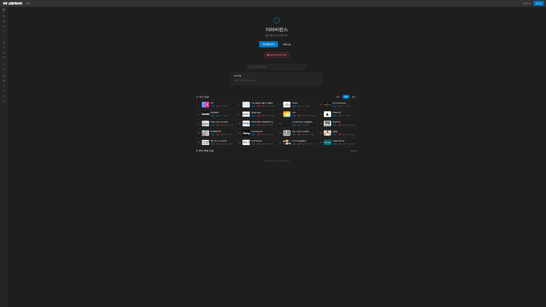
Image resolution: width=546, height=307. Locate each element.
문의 (28, 3)
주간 (346, 97)
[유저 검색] (3, 95)
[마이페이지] (3, 90)
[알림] (3, 85)
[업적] (3, 80)
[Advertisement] (277, 196)
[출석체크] (3, 75)
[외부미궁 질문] (3, 52)
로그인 (539, 3)
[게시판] (3, 57)
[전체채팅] (3, 64)
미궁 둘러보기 (268, 44)
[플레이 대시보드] (3, 21)
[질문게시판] (3, 47)
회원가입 (527, 3)
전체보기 (354, 151)
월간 (354, 97)
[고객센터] (3, 100)
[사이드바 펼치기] (3, 9)
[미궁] (3, 16)
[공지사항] (3, 42)
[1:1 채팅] (3, 69)
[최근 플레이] (3, 26)
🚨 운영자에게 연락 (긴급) (277, 55)
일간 (338, 97)
